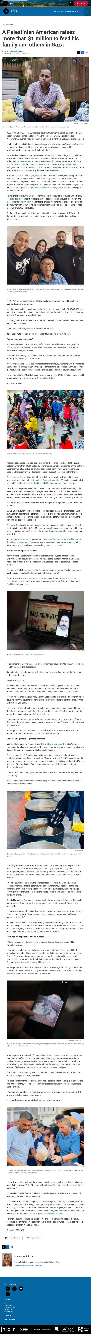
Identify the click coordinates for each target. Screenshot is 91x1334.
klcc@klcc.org (8, 1311)
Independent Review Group (19, 202)
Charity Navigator (54, 744)
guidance (41, 525)
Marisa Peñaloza (17, 51)
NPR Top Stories (33, 1238)
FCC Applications (9, 1319)
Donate (82, 3)
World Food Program (53, 1213)
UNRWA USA (25, 161)
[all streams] (87, 11)
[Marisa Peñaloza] (7, 1259)
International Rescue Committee (46, 480)
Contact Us (7, 1315)
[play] (6, 11)
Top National (7, 24)
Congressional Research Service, (42, 187)
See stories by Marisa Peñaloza (28, 1265)
